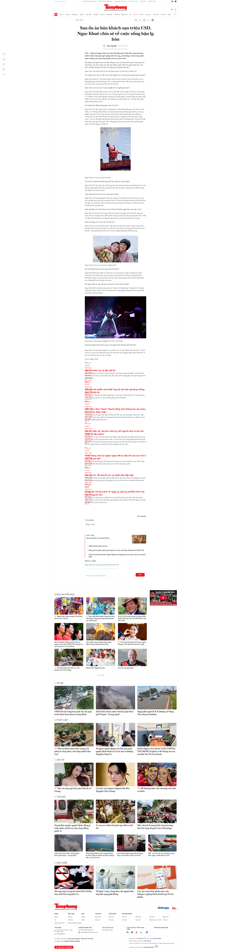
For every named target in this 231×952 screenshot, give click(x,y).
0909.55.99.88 (84, 930)
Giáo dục (148, 14)
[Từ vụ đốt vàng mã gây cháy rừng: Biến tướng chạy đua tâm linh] (100, 631)
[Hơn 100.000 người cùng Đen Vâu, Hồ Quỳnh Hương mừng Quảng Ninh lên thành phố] (100, 606)
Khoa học (156, 14)
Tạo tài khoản (100, 565)
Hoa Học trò (133, 1)
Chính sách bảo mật (161, 927)
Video (169, 14)
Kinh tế (67, 14)
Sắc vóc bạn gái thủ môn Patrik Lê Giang (72, 790)
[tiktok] (138, 932)
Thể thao (117, 14)
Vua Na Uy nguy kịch (126, 668)
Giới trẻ (102, 14)
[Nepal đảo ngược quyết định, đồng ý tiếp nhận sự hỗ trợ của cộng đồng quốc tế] (74, 811)
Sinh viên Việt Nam (121, 1)
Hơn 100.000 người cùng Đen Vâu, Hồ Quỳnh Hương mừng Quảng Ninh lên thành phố (100, 618)
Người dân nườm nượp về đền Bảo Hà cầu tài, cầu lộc (68, 617)
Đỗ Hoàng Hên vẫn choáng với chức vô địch (156, 790)
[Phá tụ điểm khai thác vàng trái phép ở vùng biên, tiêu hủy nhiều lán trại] (74, 734)
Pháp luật (109, 14)
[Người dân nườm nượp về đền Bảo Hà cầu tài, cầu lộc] (68, 606)
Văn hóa (135, 14)
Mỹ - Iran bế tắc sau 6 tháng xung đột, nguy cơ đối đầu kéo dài (161, 854)
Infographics (127, 914)
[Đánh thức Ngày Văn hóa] (100, 657)
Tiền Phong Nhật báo (106, 1)
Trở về (4, 74)
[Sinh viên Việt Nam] (163, 908)
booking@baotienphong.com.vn (89, 932)
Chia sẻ (4, 59)
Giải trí (142, 14)
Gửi (140, 574)
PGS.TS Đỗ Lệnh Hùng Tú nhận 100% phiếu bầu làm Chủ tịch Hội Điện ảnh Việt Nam (132, 618)
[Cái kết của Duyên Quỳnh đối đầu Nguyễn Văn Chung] (115, 774)
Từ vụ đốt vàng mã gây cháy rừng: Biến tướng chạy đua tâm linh (98, 643)
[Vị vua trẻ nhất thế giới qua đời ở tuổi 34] (115, 811)
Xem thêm (175, 14)
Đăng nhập (88, 565)
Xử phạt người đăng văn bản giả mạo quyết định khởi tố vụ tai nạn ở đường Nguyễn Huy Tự (114, 751)
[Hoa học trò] (174, 908)
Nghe (4, 54)
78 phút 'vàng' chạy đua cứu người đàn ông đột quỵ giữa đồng (115, 892)
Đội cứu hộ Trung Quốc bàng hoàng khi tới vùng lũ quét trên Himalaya (155, 826)
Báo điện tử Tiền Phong (115, 7)
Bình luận (4, 69)
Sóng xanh (75, 14)
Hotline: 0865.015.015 (89, 1)
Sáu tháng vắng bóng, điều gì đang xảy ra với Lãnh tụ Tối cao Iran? (130, 854)
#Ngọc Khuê (90, 524)
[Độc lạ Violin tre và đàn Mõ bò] (139, 539)
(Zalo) (91, 930)
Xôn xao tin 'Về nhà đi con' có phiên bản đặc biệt (109, 475)
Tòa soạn (143, 1)
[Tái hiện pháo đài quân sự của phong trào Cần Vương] (68, 657)
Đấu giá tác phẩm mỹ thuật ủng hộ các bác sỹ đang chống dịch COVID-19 (116, 550)
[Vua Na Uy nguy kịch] (132, 657)
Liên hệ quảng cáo (85, 927)
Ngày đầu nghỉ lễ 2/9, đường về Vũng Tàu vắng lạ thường (155, 713)
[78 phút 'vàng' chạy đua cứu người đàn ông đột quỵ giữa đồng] (115, 877)
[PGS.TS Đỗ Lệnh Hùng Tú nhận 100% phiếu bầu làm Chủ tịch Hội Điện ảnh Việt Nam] (132, 606)
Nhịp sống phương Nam (74, 923)
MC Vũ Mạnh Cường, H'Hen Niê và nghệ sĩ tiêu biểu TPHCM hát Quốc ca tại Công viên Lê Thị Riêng (68, 644)
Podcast (98, 914)
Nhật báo (71, 914)
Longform (112, 914)
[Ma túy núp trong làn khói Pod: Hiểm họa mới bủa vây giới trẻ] (74, 877)
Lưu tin (4, 64)
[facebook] (172, 1)
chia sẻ (136, 20)
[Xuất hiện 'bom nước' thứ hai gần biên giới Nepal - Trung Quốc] (115, 697)
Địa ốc (82, 14)
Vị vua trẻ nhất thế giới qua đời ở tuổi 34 (114, 826)
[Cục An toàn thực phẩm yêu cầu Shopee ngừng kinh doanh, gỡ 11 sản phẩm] (157, 877)
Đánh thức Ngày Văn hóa (95, 668)
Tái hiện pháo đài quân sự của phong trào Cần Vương (67, 669)
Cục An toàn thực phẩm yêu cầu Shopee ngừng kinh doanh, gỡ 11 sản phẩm (155, 894)
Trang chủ (55, 14)
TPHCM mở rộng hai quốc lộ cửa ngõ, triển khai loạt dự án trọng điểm (73, 713)
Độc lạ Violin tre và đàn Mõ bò (100, 370)
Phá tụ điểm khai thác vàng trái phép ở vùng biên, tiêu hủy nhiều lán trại (72, 751)
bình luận (148, 20)
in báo (144, 20)
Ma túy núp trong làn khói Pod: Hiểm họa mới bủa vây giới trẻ (73, 892)
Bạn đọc (138, 920)
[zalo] (142, 932)
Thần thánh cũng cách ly (98, 546)
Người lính (125, 14)
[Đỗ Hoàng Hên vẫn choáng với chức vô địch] (157, 774)
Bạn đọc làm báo (65, 947)
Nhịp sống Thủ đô (59, 923)
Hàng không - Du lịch (155, 920)
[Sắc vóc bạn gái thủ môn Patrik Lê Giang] (74, 774)
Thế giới (95, 14)
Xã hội (61, 14)
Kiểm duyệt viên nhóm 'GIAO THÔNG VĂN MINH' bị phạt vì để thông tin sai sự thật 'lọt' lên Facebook (156, 751)
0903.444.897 (108, 930)
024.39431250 (60, 934)
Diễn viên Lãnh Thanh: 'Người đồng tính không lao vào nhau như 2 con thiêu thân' (117, 555)
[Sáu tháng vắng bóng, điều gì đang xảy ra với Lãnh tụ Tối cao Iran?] (131, 842)
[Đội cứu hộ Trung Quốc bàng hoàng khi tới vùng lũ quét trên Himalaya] (157, 811)
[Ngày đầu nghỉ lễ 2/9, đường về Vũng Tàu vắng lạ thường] (157, 697)
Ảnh (82, 914)
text (140, 20)
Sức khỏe (88, 14)
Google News (152, 20)
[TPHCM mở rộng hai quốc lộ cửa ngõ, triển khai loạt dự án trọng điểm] (74, 697)
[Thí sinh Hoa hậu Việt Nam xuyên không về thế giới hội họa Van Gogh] (132, 631)
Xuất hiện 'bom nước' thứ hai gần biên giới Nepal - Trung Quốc (114, 713)
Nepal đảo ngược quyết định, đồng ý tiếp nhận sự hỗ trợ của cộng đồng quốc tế (72, 828)
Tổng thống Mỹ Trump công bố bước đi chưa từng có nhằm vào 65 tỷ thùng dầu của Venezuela (100, 855)
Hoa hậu (163, 14)
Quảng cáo (151, 1)
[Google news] (147, 932)
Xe (130, 14)
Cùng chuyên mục (64, 594)
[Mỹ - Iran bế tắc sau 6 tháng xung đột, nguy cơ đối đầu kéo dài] (162, 842)
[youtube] (175, 1)
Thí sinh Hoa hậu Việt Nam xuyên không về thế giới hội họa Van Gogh (132, 643)
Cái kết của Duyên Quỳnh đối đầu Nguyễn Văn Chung (112, 790)
